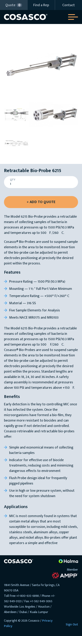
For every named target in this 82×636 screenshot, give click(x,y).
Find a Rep (41, 5)
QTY (12, 179)
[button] (13, 5)
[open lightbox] (41, 65)
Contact (68, 5)
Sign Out (72, 624)
